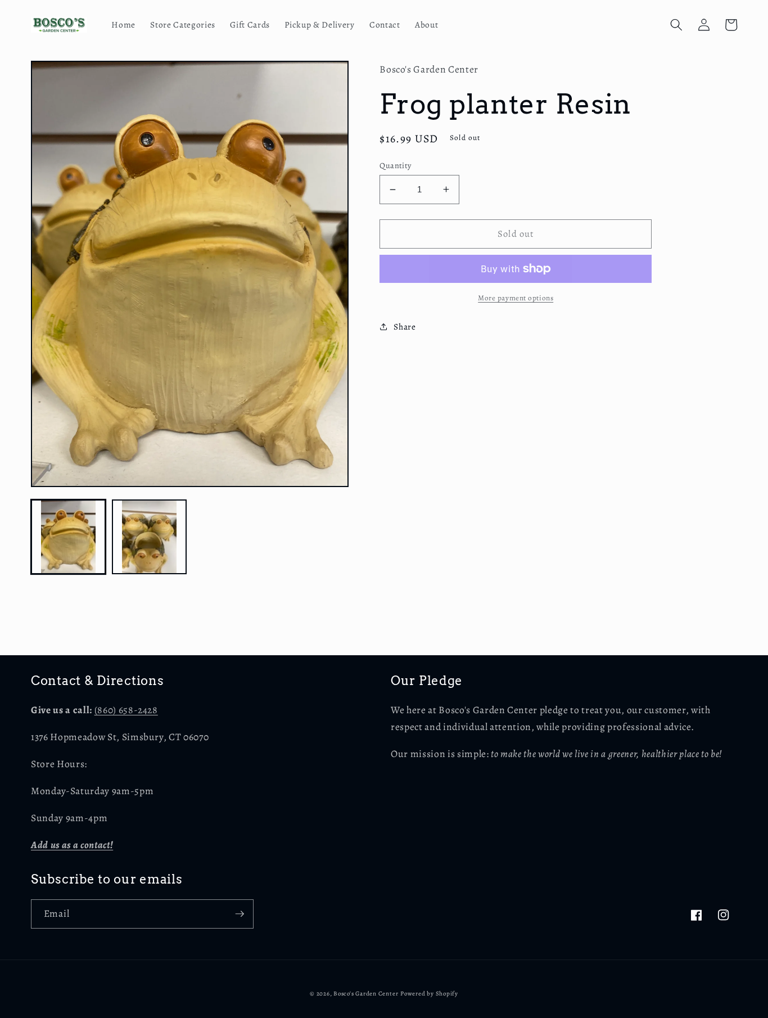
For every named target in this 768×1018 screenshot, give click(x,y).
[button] (676, 24)
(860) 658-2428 (126, 710)
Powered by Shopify (429, 993)
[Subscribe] (239, 914)
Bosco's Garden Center (365, 993)
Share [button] (404, 326)
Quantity (396, 165)
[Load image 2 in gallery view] (149, 536)
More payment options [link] (515, 298)
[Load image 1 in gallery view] (68, 536)
